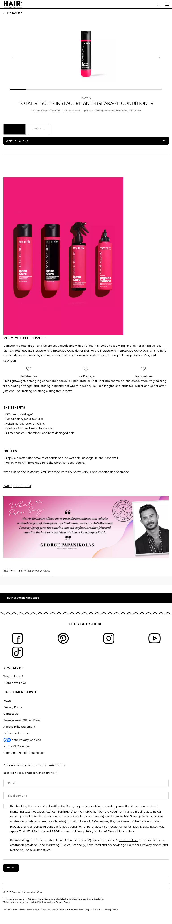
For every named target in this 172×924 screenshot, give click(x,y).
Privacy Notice (152, 845)
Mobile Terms (129, 816)
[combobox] (86, 141)
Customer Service (21, 692)
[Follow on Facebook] (17, 638)
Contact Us (11, 713)
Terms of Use (128, 840)
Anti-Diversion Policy (78, 909)
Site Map (96, 909)
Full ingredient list (17, 486)
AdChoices (40, 902)
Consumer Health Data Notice (24, 752)
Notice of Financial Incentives (114, 831)
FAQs (7, 700)
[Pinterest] (63, 638)
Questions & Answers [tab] (34, 571)
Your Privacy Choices (26, 740)
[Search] (158, 4)
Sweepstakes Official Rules (22, 720)
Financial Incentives (37, 850)
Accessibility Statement (19, 726)
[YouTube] (154, 638)
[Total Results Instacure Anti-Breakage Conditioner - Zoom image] (86, 52)
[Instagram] (108, 638)
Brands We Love (14, 683)
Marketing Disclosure (60, 845)
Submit (11, 867)
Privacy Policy (12, 707)
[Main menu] (167, 4)
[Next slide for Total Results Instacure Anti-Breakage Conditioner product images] (159, 57)
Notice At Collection (17, 746)
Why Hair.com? (13, 676)
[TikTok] (17, 652)
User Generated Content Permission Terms (43, 909)
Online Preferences (16, 733)
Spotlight (13, 667)
